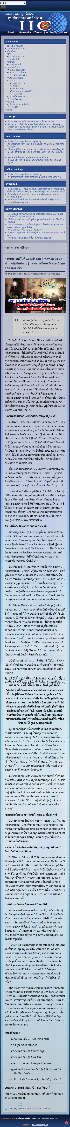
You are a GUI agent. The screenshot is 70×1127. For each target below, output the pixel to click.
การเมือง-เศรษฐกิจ (18, 75)
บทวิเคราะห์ (15, 64)
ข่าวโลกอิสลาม (17, 56)
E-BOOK (14, 107)
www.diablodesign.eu (40, 1125)
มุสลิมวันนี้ (15, 59)
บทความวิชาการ (15, 67)
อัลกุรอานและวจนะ (16, 48)
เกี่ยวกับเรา (12, 51)
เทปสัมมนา (18, 88)
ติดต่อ (10, 110)
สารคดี (16, 86)
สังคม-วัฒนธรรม (17, 70)
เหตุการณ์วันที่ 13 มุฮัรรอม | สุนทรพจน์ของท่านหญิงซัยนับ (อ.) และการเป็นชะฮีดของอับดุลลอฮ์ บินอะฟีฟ (35, 263)
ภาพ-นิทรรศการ (17, 96)
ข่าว (9, 54)
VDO (12, 80)
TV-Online (17, 94)
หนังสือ (10, 102)
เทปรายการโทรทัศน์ (22, 91)
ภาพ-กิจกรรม (16, 99)
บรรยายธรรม (19, 83)
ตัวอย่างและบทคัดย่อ (19, 104)
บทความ (11, 62)
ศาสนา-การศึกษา (18, 72)
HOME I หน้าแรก (15, 46)
